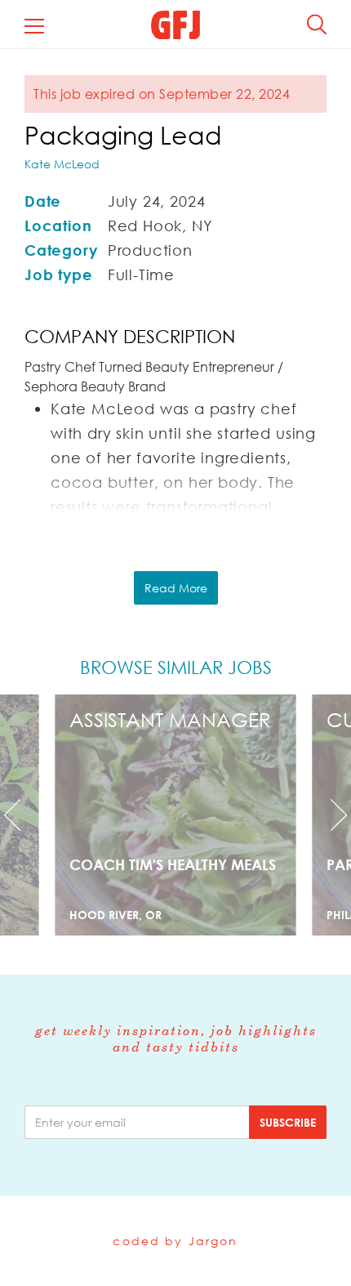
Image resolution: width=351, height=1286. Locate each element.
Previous (26, 814)
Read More (175, 588)
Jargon (213, 1241)
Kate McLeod (62, 164)
